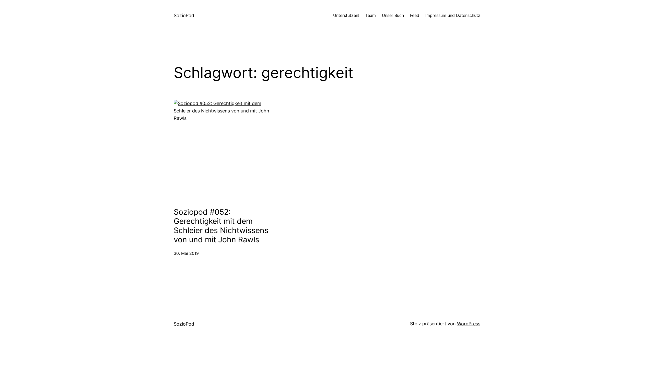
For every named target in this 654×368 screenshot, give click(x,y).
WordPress (468, 323)
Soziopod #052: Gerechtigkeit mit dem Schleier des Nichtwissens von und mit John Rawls (221, 225)
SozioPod (184, 15)
